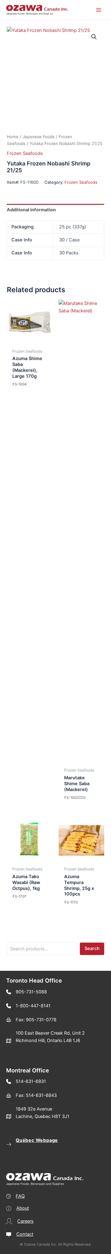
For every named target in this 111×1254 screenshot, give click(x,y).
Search (92, 948)
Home (12, 136)
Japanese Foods (39, 136)
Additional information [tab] (31, 210)
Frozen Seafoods (25, 153)
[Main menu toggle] (98, 9)
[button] (94, 36)
